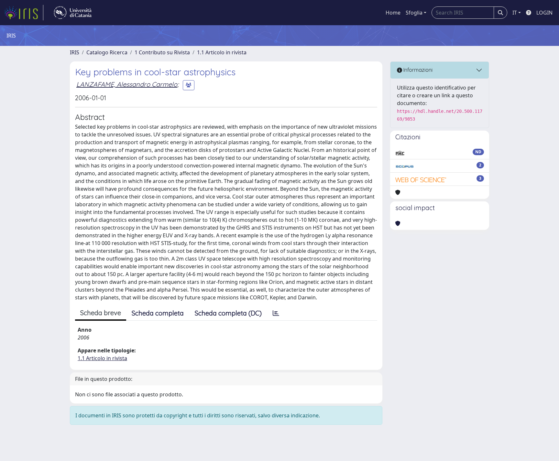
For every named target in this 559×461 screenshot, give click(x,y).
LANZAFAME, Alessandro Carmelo (126, 84)
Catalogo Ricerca (106, 52)
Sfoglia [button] (414, 12)
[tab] (276, 313)
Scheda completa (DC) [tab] (228, 313)
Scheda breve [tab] (100, 313)
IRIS (74, 52)
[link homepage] (23, 12)
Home (393, 12)
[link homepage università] (73, 12)
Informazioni (417, 70)
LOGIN (544, 12)
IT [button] (514, 12)
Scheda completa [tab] (158, 313)
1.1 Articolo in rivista (222, 52)
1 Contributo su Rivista (162, 52)
